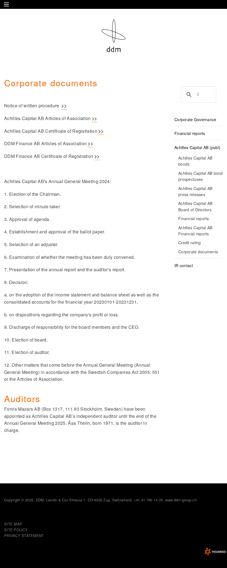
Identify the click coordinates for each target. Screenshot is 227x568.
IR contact (183, 265)
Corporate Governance (195, 119)
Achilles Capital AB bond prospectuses (200, 176)
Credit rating (189, 242)
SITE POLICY (16, 529)
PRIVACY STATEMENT (24, 535)
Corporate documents (198, 251)
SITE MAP (13, 524)
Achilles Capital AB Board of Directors (195, 206)
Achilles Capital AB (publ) (197, 147)
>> (64, 105)
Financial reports (189, 133)
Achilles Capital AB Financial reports (195, 230)
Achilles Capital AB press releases (195, 191)
